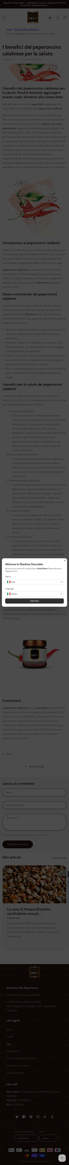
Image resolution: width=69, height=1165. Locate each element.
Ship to (8, 576)
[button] (34, 581)
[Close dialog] (64, 560)
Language (9, 588)
